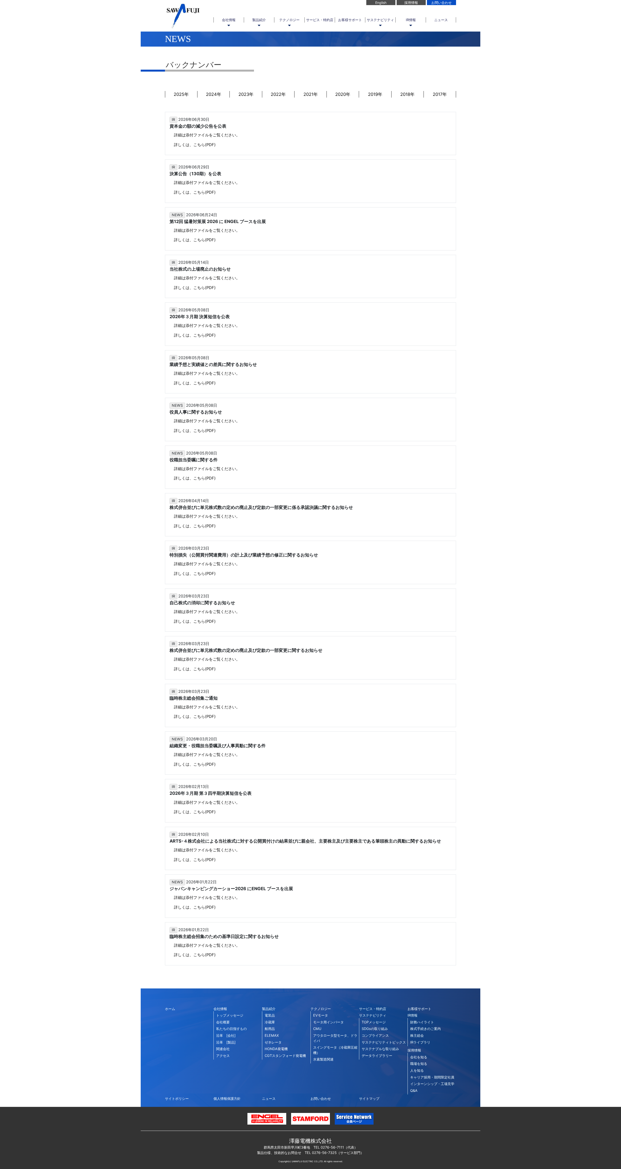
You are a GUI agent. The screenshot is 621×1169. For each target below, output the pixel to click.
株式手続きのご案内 (425, 1029)
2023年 (245, 94)
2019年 (375, 94)
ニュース (441, 20)
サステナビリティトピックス (384, 1042)
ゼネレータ (273, 1042)
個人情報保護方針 (227, 1098)
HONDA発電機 (276, 1049)
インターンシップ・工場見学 (432, 1084)
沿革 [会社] (226, 1035)
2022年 (278, 94)
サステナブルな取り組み (380, 1049)
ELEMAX (272, 1035)
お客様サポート (350, 20)
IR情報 (411, 20)
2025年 (181, 94)
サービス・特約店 (319, 20)
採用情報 (411, 2)
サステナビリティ (380, 20)
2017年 (440, 94)
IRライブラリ (420, 1042)
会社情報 (229, 20)
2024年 (213, 94)
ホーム (170, 1009)
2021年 (310, 94)
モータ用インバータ (328, 1022)
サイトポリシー (177, 1098)
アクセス (223, 1055)
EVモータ (320, 1015)
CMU (317, 1029)
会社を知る (418, 1057)
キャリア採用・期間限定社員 (432, 1077)
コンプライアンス (375, 1035)
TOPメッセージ (374, 1022)
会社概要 (223, 1022)
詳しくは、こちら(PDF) (195, 144)
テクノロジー (289, 20)
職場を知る (418, 1063)
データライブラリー (377, 1055)
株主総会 (417, 1035)
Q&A (413, 1090)
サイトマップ (369, 1098)
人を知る (417, 1070)
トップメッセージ (229, 1015)
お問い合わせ (441, 2)
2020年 (342, 94)
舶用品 (270, 1029)
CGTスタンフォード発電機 (285, 1055)
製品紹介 (259, 20)
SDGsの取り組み (375, 1029)
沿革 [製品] (226, 1042)
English (380, 2)
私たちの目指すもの (231, 1029)
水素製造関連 (323, 1059)
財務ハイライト (422, 1022)
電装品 (270, 1015)
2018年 (407, 94)
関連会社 (223, 1049)
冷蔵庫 (270, 1022)
